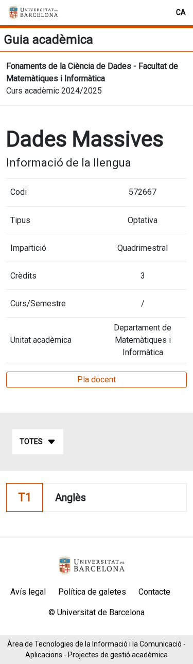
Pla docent (96, 379)
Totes (31, 441)
